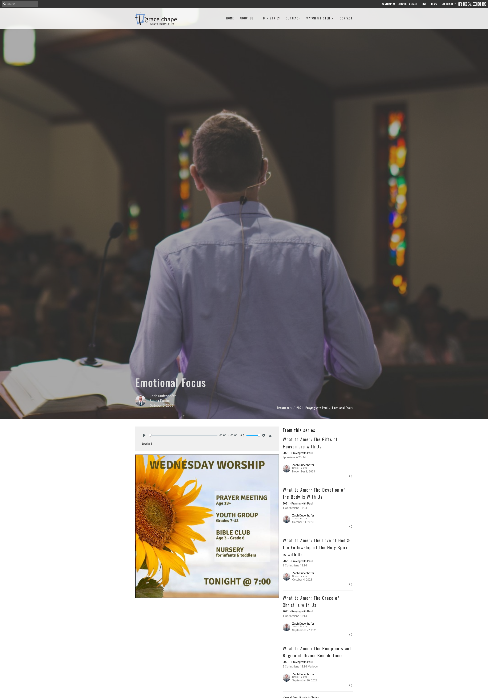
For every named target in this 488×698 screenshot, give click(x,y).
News (434, 4)
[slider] (183, 435)
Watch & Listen (318, 18)
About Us (247, 18)
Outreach (293, 18)
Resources (447, 4)
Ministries (271, 18)
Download (146, 443)
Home (230, 18)
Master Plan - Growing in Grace (399, 4)
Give (424, 4)
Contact (346, 18)
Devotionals (284, 408)
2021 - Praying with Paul (311, 408)
